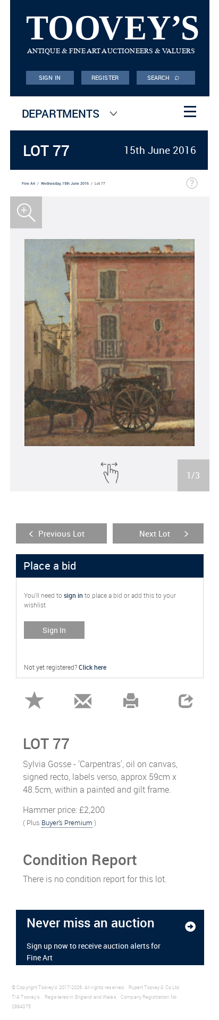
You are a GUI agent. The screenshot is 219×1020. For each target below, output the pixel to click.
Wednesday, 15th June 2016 (65, 183)
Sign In (54, 630)
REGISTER (105, 77)
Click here (92, 667)
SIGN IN (50, 77)
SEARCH (163, 77)
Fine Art (28, 183)
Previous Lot (61, 533)
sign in (73, 595)
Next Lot (154, 533)
